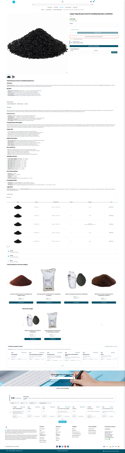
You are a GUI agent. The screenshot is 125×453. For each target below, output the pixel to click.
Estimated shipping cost (76, 435)
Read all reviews (62, 421)
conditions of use (62, 379)
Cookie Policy (41, 437)
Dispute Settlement (42, 442)
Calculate (114, 52)
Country (71, 50)
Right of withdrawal (42, 440)
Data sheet (9, 197)
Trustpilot (62, 406)
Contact (57, 437)
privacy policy (71, 379)
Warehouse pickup (75, 436)
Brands (57, 433)
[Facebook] (57, 447)
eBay (12, 352)
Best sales (57, 428)
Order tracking (41, 428)
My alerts (41, 433)
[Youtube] (65, 447)
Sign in (40, 430)
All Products (50, 7)
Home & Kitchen (68, 7)
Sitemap (57, 440)
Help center (74, 430)
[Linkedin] (68, 447)
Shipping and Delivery (92, 430)
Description (9, 107)
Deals (57, 430)
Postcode (96, 50)
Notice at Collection (116, 451)
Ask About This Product (93, 46)
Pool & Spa (56, 7)
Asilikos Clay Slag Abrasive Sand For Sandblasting (76, 294)
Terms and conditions (92, 433)
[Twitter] (63, 447)
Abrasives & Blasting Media (11, 103)
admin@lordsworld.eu (110, 437)
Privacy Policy (41, 438)
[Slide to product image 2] (13, 77)
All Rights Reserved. (19, 450)
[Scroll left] (8, 284)
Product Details (10, 194)
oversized (26, 103)
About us (73, 428)
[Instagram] (60, 447)
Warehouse (58, 438)
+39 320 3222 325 (109, 436)
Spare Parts (75, 7)
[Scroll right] (117, 284)
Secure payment (91, 428)
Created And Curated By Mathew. (62, 450)
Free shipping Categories (76, 433)
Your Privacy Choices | (108, 451)
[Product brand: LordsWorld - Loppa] (71, 16)
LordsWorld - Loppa (20, 103)
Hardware (62, 7)
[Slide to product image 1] (9, 77)
